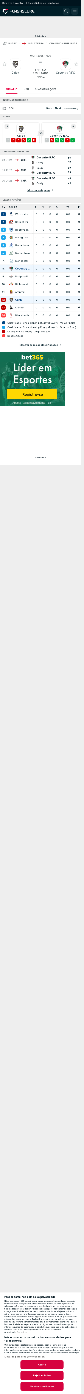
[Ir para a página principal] (21, 11)
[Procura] (66, 11)
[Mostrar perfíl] (15, 64)
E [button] (50, 207)
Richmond (21, 284)
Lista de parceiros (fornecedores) (24, 1356)
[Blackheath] (11, 315)
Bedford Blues (23, 229)
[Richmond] (11, 284)
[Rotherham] (11, 245)
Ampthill (20, 292)
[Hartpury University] (11, 276)
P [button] (79, 207)
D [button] (57, 207)
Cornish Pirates (23, 222)
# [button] (2, 207)
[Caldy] (11, 300)
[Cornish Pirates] (11, 222)
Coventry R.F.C (65, 73)
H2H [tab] (26, 89)
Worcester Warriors (23, 214)
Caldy (15, 73)
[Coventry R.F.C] (11, 268)
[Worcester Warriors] (11, 214)
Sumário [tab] (11, 89)
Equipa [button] (13, 207)
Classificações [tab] (45, 89)
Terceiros (22, 1332)
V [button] (43, 207)
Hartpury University (23, 276)
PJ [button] (36, 207)
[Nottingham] (11, 253)
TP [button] (68, 207)
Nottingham (22, 253)
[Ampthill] (11, 292)
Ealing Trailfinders (23, 237)
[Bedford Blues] (11, 230)
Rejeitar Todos (42, 1375)
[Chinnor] (11, 307)
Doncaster (21, 261)
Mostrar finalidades (42, 1386)
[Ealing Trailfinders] (11, 237)
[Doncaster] (11, 261)
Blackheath (22, 315)
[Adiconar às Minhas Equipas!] (4, 64)
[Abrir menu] (74, 11)
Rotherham (22, 245)
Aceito (42, 1364)
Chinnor (20, 307)
